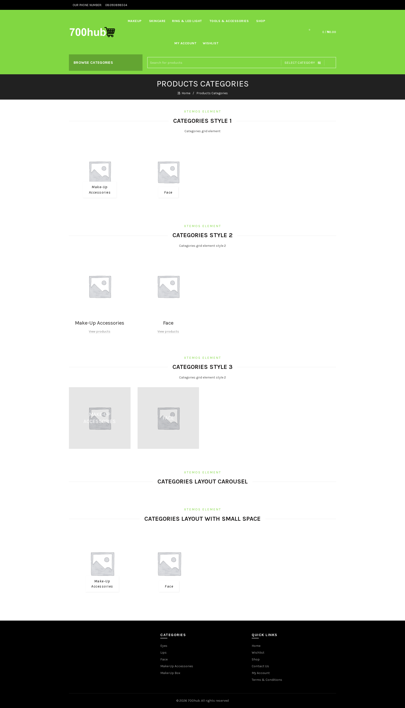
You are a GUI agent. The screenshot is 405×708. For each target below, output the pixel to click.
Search (330, 62)
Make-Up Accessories (176, 666)
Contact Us (260, 666)
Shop (260, 21)
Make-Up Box (170, 673)
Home (186, 93)
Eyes (163, 646)
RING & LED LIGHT (187, 21)
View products (99, 331)
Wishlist (210, 43)
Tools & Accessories (229, 21)
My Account (261, 673)
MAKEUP (135, 21)
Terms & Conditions (267, 680)
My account (185, 43)
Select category (300, 62)
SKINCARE (157, 21)
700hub (194, 701)
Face (164, 659)
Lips (163, 653)
